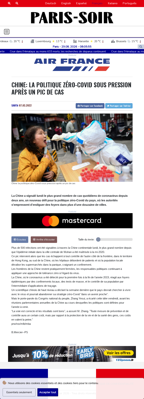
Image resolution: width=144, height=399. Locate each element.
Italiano (113, 3)
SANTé (14, 105)
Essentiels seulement (19, 392)
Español (81, 3)
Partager (91, 105)
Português (130, 3)
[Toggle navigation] (7, 31)
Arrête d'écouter (45, 239)
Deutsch (50, 3)
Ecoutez (21, 239)
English (66, 3)
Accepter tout (47, 392)
